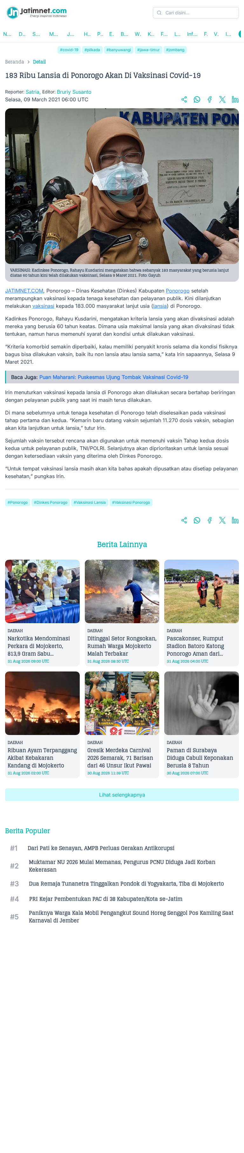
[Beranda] (36, 12)
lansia (160, 306)
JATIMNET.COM (24, 290)
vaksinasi (43, 306)
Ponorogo (178, 290)
